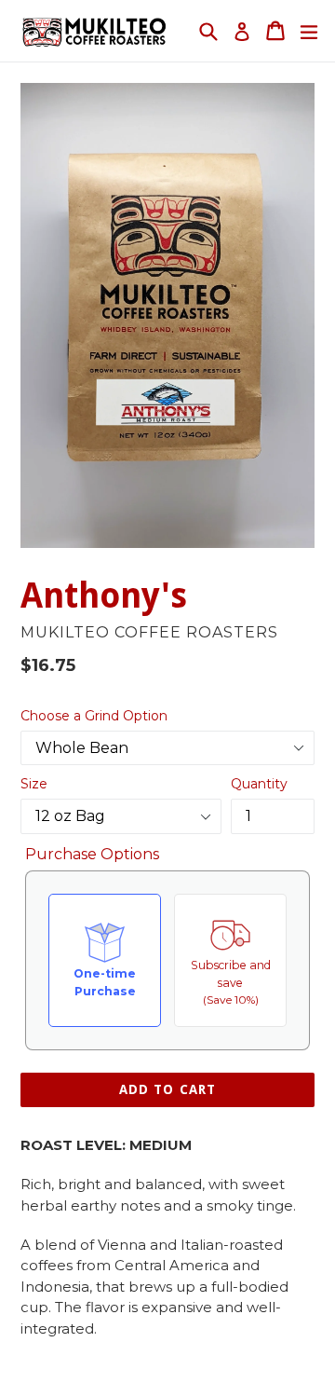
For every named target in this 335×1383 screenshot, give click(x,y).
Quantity (259, 783)
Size (33, 783)
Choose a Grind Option (94, 715)
